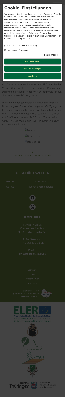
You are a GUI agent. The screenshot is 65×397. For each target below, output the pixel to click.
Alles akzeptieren (32, 61)
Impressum (9, 45)
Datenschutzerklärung (26, 45)
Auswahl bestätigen (32, 69)
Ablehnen (32, 76)
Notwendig (12, 51)
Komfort (24, 51)
